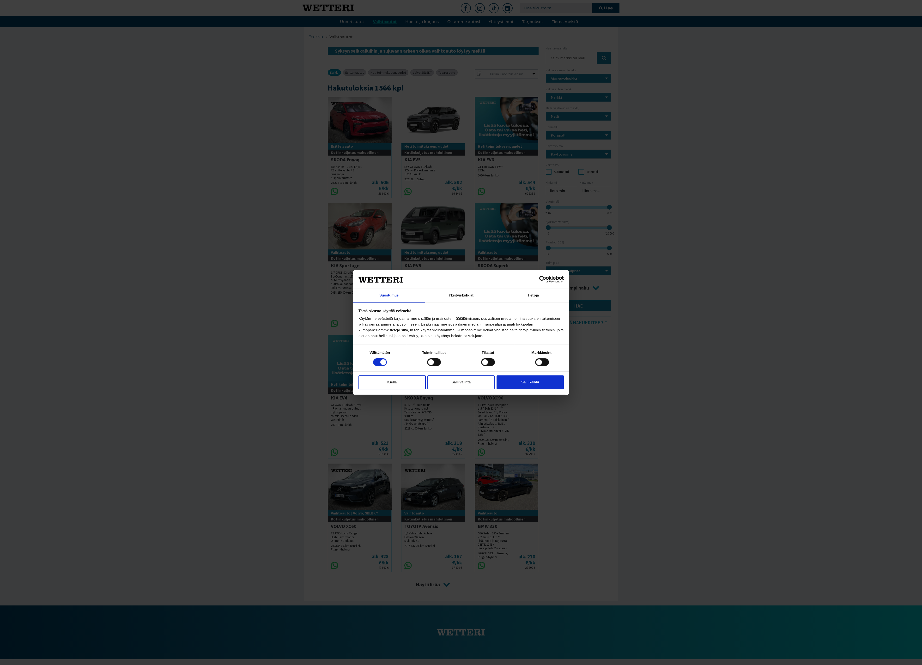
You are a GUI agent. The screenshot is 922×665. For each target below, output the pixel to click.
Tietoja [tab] (533, 295)
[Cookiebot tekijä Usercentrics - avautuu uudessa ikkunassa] (543, 279)
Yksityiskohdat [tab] (461, 295)
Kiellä (392, 382)
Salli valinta (461, 382)
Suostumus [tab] (389, 295)
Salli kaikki (530, 382)
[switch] (434, 362)
